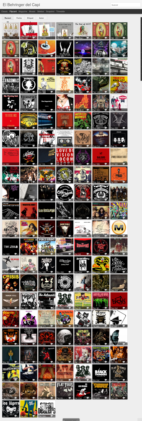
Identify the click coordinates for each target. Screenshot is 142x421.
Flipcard (13, 11)
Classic (4, 11)
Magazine (23, 11)
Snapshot (50, 11)
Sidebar (40, 11)
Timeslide (60, 11)
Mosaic (32, 11)
